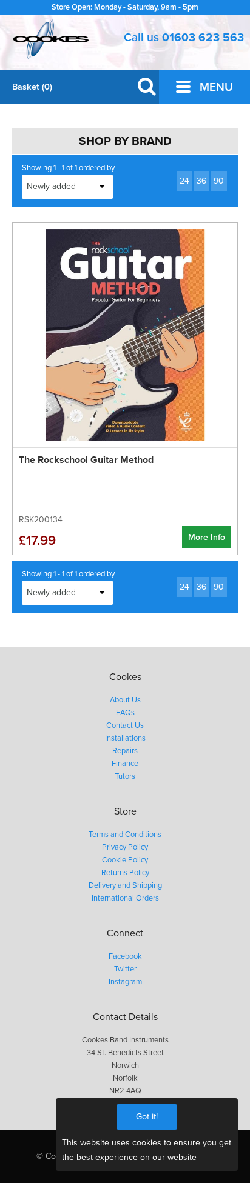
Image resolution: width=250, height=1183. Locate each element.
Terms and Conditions (125, 834)
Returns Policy (125, 873)
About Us (125, 700)
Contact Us (125, 725)
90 (219, 181)
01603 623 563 (203, 37)
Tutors (125, 776)
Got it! (147, 1116)
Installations (125, 738)
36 (201, 181)
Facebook (125, 956)
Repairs (125, 751)
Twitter (125, 969)
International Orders (125, 898)
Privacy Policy (125, 847)
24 (184, 181)
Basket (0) (32, 87)
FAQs (125, 713)
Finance (125, 763)
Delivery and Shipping (125, 885)
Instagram (125, 982)
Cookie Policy (125, 860)
